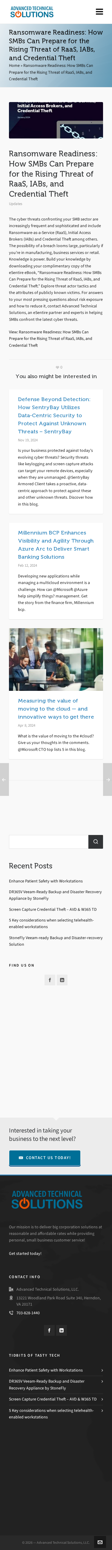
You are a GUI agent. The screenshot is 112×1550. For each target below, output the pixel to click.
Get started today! (25, 1253)
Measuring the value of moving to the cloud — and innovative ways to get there (56, 709)
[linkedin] (62, 980)
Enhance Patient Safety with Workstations (46, 881)
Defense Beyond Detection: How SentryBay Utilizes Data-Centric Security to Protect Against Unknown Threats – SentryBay (54, 415)
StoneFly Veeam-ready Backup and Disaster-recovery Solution (56, 941)
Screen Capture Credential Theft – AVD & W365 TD (53, 909)
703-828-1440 (28, 1313)
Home (14, 65)
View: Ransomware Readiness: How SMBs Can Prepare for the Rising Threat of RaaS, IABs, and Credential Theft (50, 338)
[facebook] (50, 980)
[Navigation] (99, 12)
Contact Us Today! (48, 1158)
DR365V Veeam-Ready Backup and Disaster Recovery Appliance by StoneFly (55, 895)
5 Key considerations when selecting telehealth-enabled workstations (51, 923)
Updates (15, 203)
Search (95, 841)
